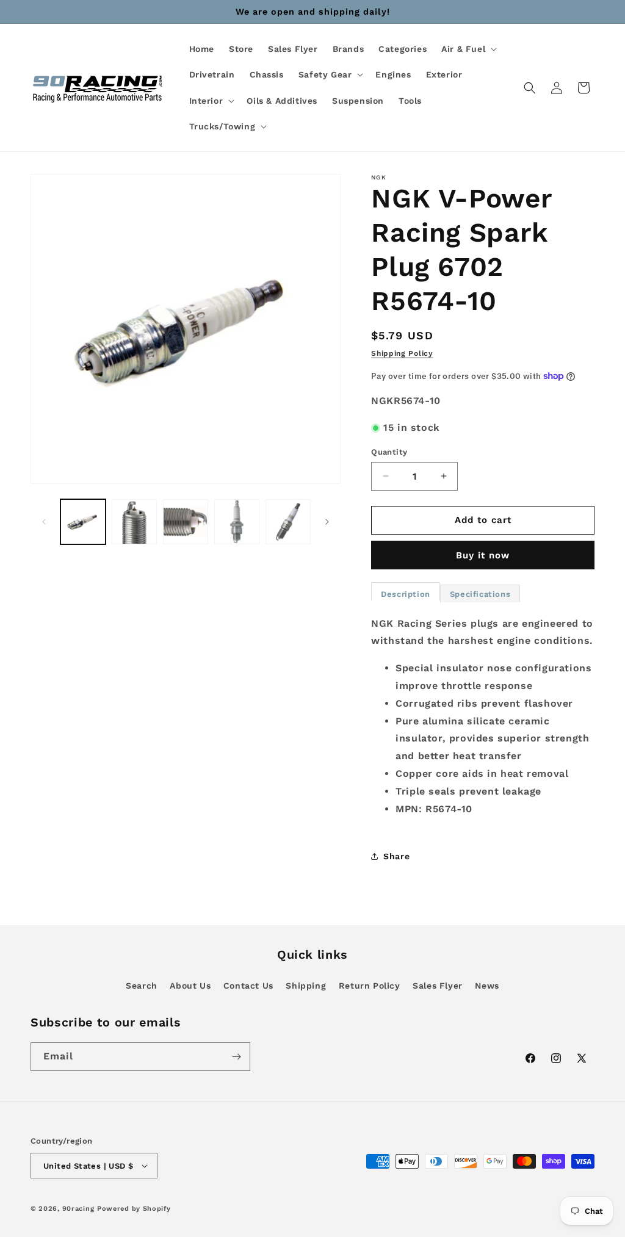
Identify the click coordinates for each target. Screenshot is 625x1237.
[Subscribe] (236, 1056)
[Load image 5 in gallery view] (288, 521)
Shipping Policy (402, 353)
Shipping (306, 985)
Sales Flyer (438, 985)
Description (405, 594)
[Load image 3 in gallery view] (185, 521)
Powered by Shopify (134, 1209)
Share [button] (396, 856)
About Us (190, 985)
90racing (78, 1209)
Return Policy (369, 985)
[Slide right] (327, 521)
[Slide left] (44, 521)
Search (141, 985)
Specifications (480, 594)
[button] (468, 49)
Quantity (389, 451)
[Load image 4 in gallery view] (236, 521)
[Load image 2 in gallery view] (134, 521)
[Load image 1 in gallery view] (83, 521)
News (487, 985)
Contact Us (248, 985)
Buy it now (483, 555)
